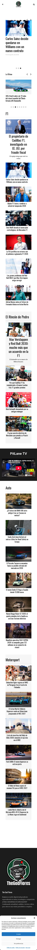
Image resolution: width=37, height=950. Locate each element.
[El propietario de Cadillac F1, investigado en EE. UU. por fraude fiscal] (18, 126)
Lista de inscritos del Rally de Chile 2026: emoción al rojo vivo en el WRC (17, 737)
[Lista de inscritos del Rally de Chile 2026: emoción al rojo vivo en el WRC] (18, 726)
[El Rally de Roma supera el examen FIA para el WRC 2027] (18, 776)
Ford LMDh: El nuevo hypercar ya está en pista (17, 762)
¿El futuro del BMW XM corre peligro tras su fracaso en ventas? (17, 513)
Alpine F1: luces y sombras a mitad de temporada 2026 (17, 204)
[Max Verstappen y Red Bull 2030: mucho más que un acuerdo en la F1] (18, 29)
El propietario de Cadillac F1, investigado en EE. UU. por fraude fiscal (18, 144)
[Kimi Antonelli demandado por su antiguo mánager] (18, 399)
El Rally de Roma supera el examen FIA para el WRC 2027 (17, 786)
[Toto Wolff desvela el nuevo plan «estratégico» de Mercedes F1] (18, 218)
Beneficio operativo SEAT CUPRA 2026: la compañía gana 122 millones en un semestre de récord (17, 644)
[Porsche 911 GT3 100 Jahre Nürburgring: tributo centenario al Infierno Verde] (18, 87)
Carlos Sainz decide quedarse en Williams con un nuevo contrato (17, 180)
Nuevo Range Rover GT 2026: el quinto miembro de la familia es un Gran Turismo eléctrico (17, 616)
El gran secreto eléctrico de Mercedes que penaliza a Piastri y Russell (17, 435)
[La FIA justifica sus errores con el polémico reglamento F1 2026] (18, 242)
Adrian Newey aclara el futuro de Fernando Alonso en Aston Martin (17, 303)
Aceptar (18, 934)
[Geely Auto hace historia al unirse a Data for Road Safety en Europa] (18, 527)
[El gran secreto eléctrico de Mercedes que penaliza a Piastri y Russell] (18, 424)
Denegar (18, 939)
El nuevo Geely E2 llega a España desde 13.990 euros (17, 590)
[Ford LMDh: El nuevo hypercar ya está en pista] (18, 752)
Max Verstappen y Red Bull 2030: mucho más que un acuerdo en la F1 (17, 47)
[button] (34, 918)
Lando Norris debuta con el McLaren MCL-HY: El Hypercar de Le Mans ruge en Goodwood (17, 812)
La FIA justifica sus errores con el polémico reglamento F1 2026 (17, 252)
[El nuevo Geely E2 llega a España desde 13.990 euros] (18, 580)
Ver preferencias (18, 943)
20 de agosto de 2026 (12, 57)
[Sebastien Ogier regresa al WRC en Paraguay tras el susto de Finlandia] (18, 673)
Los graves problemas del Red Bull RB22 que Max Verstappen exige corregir (17, 278)
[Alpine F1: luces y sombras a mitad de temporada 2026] (18, 194)
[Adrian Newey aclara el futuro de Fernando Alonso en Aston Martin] (18, 292)
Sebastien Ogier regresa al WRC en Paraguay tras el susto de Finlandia (17, 685)
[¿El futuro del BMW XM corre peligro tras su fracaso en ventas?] (18, 501)
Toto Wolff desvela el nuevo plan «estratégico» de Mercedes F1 (17, 228)
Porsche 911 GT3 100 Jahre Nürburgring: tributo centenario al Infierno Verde (16, 98)
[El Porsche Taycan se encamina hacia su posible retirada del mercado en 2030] (18, 554)
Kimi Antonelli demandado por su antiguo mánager (17, 410)
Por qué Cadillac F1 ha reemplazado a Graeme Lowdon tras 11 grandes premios (17, 385)
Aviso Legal (28, 947)
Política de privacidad (20, 947)
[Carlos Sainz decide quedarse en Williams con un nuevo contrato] (18, 170)
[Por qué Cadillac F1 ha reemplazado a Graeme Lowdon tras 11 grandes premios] (18, 373)
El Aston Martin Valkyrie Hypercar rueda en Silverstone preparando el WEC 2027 (17, 711)
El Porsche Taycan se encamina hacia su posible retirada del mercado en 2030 (17, 565)
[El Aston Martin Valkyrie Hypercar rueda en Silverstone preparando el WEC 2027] (18, 699)
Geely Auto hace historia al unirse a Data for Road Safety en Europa (17, 539)
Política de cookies (11, 947)
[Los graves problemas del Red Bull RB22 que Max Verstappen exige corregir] (18, 266)
